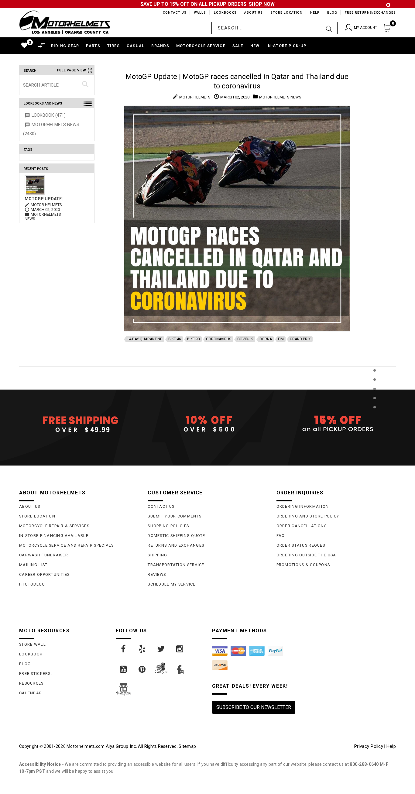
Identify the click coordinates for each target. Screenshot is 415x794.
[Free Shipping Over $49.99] (79, 424)
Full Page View (71, 70)
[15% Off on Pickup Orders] (336, 424)
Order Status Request (302, 545)
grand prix (300, 339)
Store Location (286, 13)
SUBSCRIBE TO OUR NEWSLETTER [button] (253, 707)
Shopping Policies (168, 526)
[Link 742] (142, 649)
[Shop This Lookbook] (374, 376)
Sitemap (187, 746)
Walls (198, 13)
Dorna (265, 339)
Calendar (30, 693)
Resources (31, 683)
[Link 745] (124, 669)
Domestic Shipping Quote (176, 535)
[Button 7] (85, 84)
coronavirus (218, 339)
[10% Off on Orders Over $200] (207, 424)
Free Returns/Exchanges (370, 13)
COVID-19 (245, 339)
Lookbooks (223, 13)
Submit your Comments (174, 516)
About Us (252, 13)
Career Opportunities (44, 574)
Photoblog (32, 584)
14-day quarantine (144, 339)
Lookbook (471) (49, 115)
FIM (281, 339)
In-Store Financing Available (53, 535)
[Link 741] (124, 649)
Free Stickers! (35, 673)
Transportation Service (176, 564)
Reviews (157, 574)
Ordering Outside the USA (306, 555)
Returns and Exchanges (176, 545)
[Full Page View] (374, 356)
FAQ (280, 535)
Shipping (157, 555)
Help (314, 13)
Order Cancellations (301, 526)
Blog (332, 13)
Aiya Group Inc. (121, 746)
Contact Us (171, 13)
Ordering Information (302, 506)
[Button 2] (329, 28)
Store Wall (32, 644)
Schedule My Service (171, 584)
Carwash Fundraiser (43, 555)
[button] (361, 28)
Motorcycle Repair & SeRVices (54, 526)
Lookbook (31, 654)
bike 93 (193, 339)
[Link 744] (180, 649)
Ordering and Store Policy (307, 516)
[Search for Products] (374, 417)
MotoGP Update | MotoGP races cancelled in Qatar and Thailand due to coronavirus (47, 198)
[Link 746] (142, 669)
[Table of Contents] (374, 437)
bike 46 (174, 339)
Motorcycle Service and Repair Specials (66, 545)
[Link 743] (161, 649)
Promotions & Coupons (303, 564)
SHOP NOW (262, 4)
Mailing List (33, 564)
